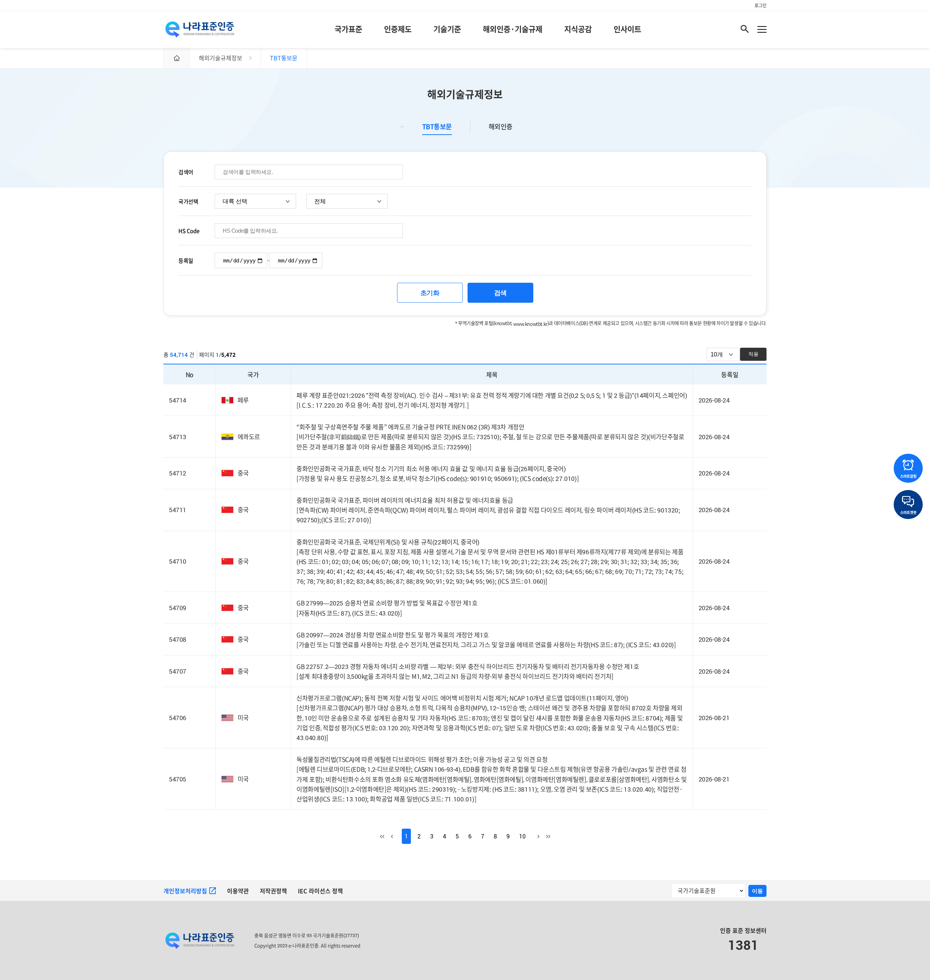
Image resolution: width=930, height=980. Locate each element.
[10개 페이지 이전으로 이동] (396, 836)
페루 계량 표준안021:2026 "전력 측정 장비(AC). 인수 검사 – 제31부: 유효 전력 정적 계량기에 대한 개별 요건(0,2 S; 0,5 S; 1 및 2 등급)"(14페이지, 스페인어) (491, 395)
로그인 (761, 5)
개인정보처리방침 (185, 891)
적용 (753, 354)
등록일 (185, 260)
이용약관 (238, 891)
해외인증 (501, 126)
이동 (757, 891)
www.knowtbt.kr (530, 323)
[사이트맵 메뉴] (762, 29)
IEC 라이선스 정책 (320, 891)
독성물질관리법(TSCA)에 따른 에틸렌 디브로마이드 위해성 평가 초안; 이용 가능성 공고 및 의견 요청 (421, 759)
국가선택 (188, 201)
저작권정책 (273, 891)
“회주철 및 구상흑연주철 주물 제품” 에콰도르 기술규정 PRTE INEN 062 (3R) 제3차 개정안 (410, 427)
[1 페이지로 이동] (385, 836)
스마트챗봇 (908, 512)
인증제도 (398, 29)
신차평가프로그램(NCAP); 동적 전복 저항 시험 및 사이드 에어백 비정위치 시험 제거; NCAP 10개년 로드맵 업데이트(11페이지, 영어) (462, 698)
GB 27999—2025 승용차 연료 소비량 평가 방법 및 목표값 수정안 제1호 (386, 603)
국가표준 (348, 29)
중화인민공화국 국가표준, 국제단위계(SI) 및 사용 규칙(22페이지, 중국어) (388, 542)
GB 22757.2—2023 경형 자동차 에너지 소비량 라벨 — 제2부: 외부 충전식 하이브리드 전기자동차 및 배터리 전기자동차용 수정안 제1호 (467, 666)
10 (522, 836)
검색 (500, 293)
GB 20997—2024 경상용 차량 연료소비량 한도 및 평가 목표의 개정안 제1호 (392, 635)
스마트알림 (908, 476)
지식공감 (578, 29)
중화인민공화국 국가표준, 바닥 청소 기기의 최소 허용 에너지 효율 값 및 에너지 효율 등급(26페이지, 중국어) (431, 469)
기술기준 (447, 29)
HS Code (188, 230)
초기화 (430, 293)
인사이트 (627, 29)
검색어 (185, 172)
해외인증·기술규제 (512, 29)
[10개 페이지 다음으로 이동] (534, 836)
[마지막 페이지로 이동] (544, 836)
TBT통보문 (437, 126)
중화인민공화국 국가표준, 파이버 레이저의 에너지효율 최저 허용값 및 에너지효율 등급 (404, 500)
